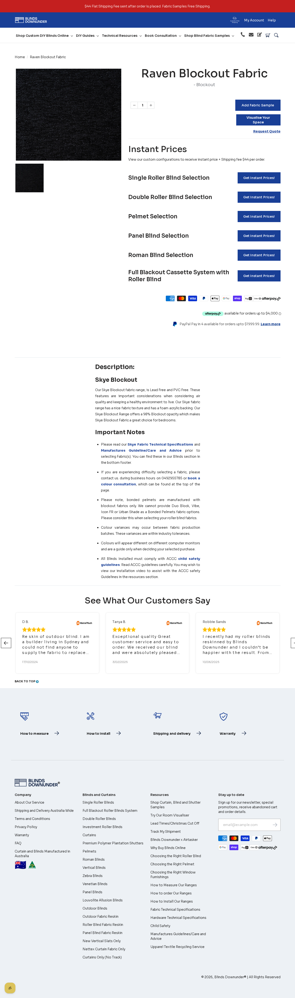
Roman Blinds (94, 859)
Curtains (89, 835)
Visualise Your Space (258, 119)
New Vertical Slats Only (102, 941)
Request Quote (267, 131)
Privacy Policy (26, 827)
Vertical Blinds (94, 868)
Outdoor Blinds (95, 908)
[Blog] (259, 35)
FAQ (18, 843)
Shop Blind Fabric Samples (207, 36)
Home (20, 57)
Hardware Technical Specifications (178, 918)
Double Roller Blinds (99, 819)
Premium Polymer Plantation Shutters (113, 843)
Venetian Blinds (95, 884)
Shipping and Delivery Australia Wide (44, 811)
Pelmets (89, 851)
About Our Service (29, 802)
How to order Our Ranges (171, 893)
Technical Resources (119, 36)
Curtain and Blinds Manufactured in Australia (42, 860)
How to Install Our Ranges (171, 901)
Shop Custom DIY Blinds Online (42, 36)
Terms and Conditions (32, 819)
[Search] (276, 35)
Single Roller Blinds (98, 802)
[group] (29, 178)
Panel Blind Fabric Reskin (102, 933)
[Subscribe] (275, 824)
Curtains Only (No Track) (102, 957)
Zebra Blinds (93, 876)
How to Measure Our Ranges (173, 885)
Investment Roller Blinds (102, 827)
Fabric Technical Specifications (175, 909)
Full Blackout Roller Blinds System (110, 811)
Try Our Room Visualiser (169, 815)
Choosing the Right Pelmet (172, 864)
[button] (6, 643)
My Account (254, 20)
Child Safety (160, 926)
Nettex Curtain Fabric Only (104, 949)
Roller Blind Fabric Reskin (103, 925)
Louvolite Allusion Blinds (103, 900)
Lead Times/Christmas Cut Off (174, 823)
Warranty (22, 835)
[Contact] (251, 35)
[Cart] (268, 35)
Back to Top (25, 681)
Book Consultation (161, 36)
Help (272, 20)
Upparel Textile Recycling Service (177, 947)
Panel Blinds (92, 892)
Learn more (271, 324)
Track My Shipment (165, 831)
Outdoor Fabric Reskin (100, 916)
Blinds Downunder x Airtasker (174, 840)
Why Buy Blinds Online (168, 848)
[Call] (243, 35)
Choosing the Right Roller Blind (175, 856)
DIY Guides (85, 36)
